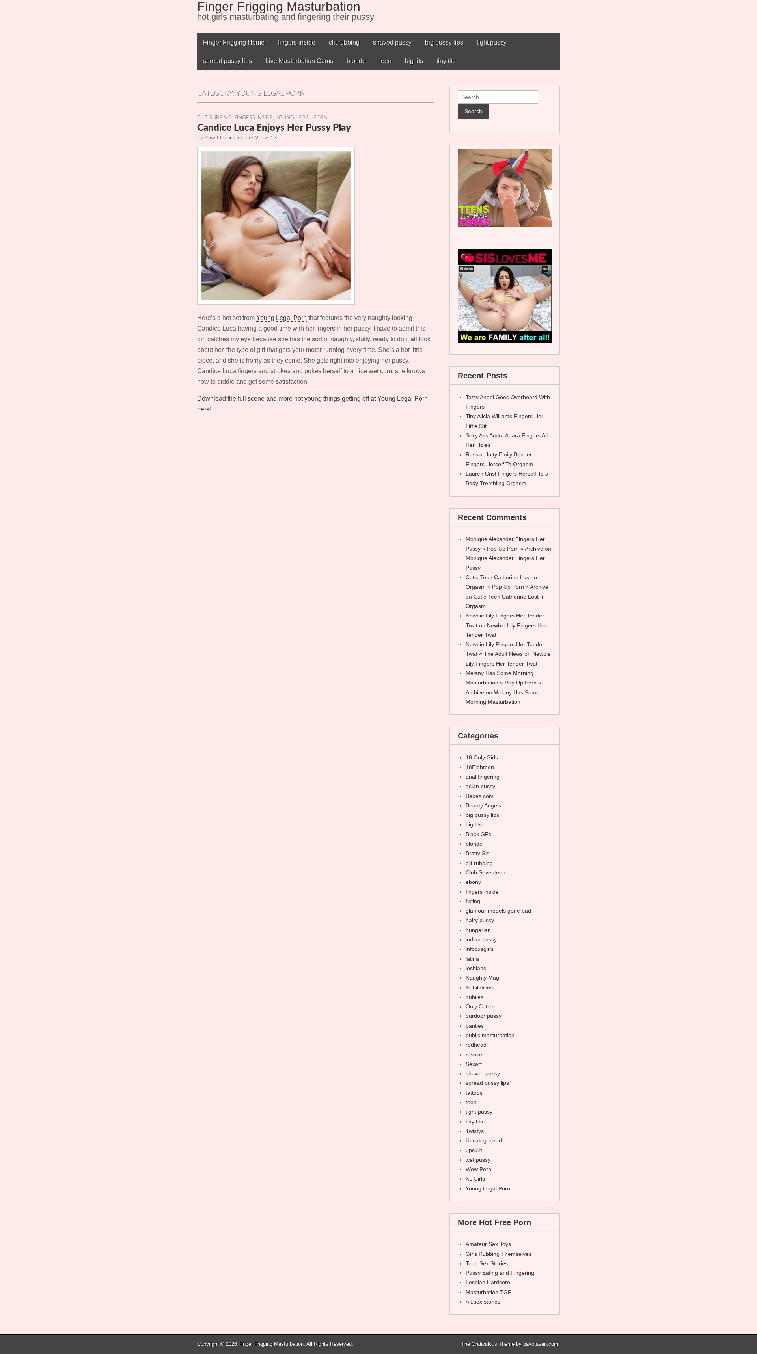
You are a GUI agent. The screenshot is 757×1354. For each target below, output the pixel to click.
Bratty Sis (477, 853)
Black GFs (478, 834)
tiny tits (446, 61)
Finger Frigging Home (234, 42)
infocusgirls (480, 949)
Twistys (475, 1131)
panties (475, 1026)
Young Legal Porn (302, 117)
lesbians (476, 968)
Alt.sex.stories (483, 1301)
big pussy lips (444, 42)
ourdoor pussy (484, 1016)
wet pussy (478, 1160)
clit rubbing (344, 42)
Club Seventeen (485, 872)
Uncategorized (484, 1140)
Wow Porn (478, 1169)
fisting (473, 901)
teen (385, 61)
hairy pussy (480, 920)
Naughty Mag (482, 978)
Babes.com (480, 796)
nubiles (474, 997)
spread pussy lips (227, 61)
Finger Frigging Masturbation (271, 1344)
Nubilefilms (479, 987)
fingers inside (296, 42)
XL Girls (475, 1178)
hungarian (478, 930)
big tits (414, 61)
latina (472, 959)
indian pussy (481, 939)
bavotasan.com (540, 1344)
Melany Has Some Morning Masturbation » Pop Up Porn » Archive (503, 683)
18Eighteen (480, 767)
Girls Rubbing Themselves (498, 1254)
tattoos (474, 1093)
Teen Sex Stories (487, 1263)
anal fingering (483, 777)
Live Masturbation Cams (299, 61)
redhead (476, 1045)
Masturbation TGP (488, 1292)
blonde (356, 61)
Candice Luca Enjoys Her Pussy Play (274, 128)
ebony (473, 882)
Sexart (474, 1064)
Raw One (216, 138)
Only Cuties (480, 1006)
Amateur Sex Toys (488, 1244)
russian (475, 1054)
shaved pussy (392, 42)
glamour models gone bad (498, 911)
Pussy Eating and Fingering (500, 1273)
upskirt (474, 1150)
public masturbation (490, 1035)
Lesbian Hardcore (488, 1282)
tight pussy (492, 42)
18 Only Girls (482, 757)
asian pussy (480, 786)
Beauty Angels (483, 805)
